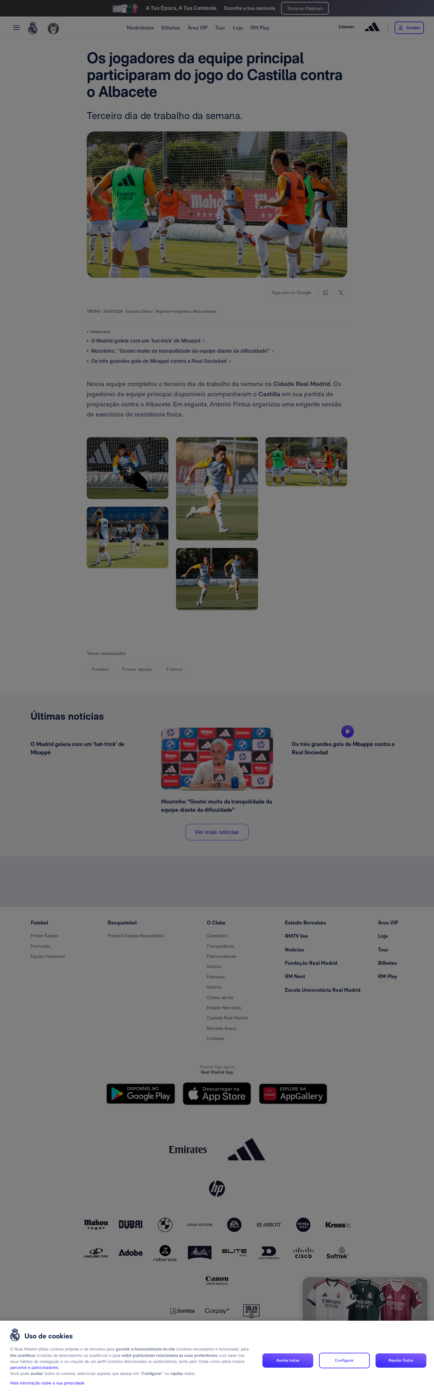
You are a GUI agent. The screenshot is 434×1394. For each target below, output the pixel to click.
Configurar (344, 1360)
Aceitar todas (287, 1360)
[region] (217, 1357)
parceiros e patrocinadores (34, 1367)
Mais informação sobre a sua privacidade (47, 1383)
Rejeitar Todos (401, 1360)
